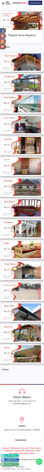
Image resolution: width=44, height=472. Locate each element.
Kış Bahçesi (8, 450)
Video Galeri (23, 453)
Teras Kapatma (36, 448)
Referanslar (30, 450)
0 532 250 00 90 (15, 401)
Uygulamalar (19, 450)
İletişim (32, 453)
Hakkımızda (15, 448)
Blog (38, 450)
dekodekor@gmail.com (22, 403)
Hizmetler (25, 448)
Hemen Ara (36, 3)
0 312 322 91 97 (29, 401)
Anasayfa (5, 448)
